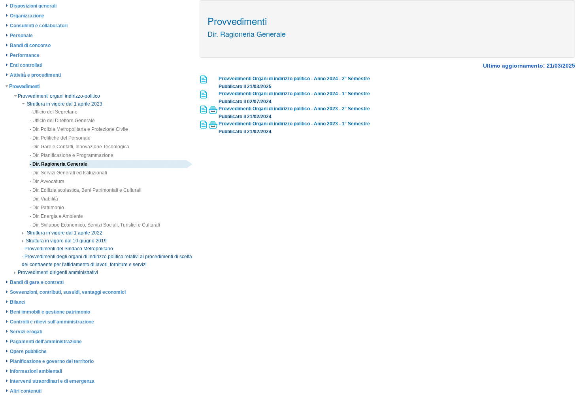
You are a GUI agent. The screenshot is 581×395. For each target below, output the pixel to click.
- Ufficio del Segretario (53, 112)
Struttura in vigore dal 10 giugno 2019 (66, 241)
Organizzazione (27, 16)
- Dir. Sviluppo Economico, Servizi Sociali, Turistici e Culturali (95, 225)
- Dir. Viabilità (44, 199)
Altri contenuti (26, 391)
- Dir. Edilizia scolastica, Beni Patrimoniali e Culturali (85, 190)
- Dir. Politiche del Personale (60, 138)
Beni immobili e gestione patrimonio (50, 312)
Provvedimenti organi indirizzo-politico (59, 96)
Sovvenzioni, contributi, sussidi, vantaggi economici (68, 292)
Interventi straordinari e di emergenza (52, 381)
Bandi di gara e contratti (37, 282)
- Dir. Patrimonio (47, 207)
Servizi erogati (26, 332)
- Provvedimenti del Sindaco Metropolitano (67, 248)
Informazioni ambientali (36, 371)
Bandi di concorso (30, 45)
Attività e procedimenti (35, 75)
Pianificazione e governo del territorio (52, 361)
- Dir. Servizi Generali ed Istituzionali (68, 173)
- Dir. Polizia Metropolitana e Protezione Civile (79, 129)
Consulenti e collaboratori (39, 25)
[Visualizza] (204, 82)
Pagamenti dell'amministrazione (46, 341)
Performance (25, 55)
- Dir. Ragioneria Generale (58, 164)
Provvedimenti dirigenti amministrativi (58, 272)
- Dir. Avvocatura (47, 181)
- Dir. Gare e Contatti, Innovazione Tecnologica (79, 146)
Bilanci (17, 302)
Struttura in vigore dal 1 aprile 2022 (64, 233)
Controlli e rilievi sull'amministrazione (52, 322)
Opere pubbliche (28, 351)
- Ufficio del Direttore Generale (62, 120)
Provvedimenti (24, 86)
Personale (21, 35)
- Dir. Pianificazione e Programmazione (71, 155)
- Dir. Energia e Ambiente (56, 216)
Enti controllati (26, 65)
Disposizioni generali (33, 6)
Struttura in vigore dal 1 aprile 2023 (64, 104)
